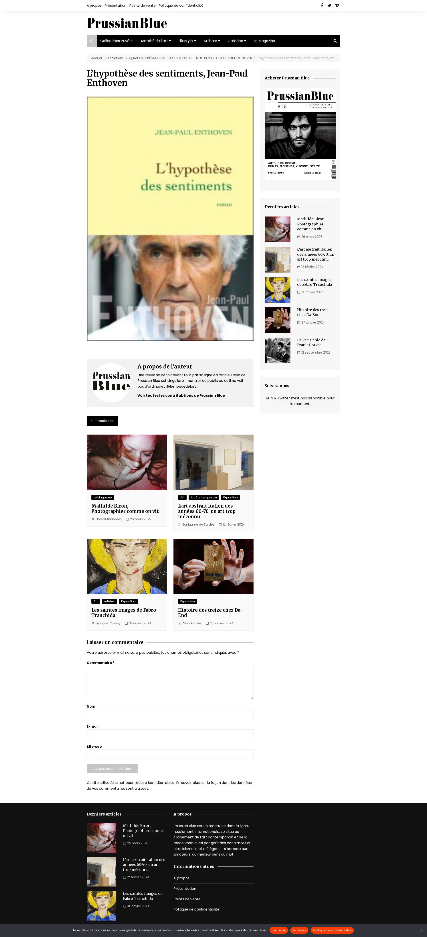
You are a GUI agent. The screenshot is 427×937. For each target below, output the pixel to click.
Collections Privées (116, 40)
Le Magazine (264, 40)
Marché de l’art (154, 40)
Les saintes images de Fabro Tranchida (123, 612)
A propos (94, 5)
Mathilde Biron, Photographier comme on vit (125, 508)
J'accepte (279, 930)
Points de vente (142, 5)
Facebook (321, 5)
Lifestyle (186, 40)
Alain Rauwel (191, 623)
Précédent (104, 420)
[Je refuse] (421, 930)
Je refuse (299, 930)
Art (182, 497)
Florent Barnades (109, 519)
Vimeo (337, 5)
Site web (94, 746)
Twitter (329, 5)
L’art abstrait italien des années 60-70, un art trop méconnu (207, 511)
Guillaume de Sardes (198, 524)
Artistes (210, 40)
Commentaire (100, 662)
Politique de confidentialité (181, 5)
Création (235, 40)
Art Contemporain (204, 497)
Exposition (230, 497)
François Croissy (108, 623)
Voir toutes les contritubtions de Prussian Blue (181, 395)
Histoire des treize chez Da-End (210, 612)
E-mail (93, 726)
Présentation (115, 5)
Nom (91, 706)
